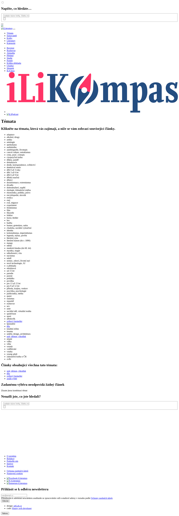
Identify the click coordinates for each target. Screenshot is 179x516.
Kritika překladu (14, 63)
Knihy (9, 38)
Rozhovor (11, 50)
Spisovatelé (12, 35)
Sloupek (10, 68)
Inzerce (10, 463)
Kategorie (11, 43)
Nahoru (5, 513)
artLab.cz (18, 506)
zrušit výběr (12, 378)
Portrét (10, 60)
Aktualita (11, 53)
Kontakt (10, 466)
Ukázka (10, 65)
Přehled (10, 55)
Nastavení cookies (15, 473)
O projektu (11, 456)
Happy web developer (22, 508)
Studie (9, 58)
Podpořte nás (12, 461)
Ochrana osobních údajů (17, 471)
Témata (10, 33)
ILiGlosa (11, 71)
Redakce (10, 458)
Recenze (10, 48)
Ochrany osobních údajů (101, 498)
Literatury (11, 41)
